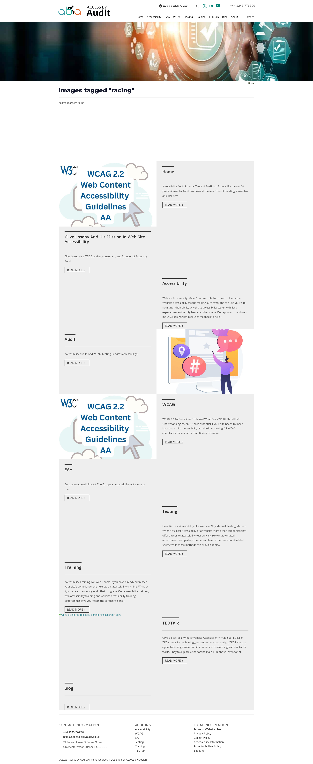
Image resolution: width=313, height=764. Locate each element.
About (234, 17)
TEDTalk (214, 17)
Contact (249, 17)
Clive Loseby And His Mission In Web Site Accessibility (105, 239)
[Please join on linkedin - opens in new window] (211, 6)
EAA (167, 17)
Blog (225, 17)
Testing (189, 17)
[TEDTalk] (107, 645)
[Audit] (205, 361)
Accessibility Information (209, 742)
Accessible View (174, 6)
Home (139, 17)
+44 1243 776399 (242, 5)
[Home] (107, 194)
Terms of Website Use (207, 729)
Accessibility (154, 17)
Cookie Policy (202, 737)
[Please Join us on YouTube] (218, 6)
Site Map (199, 750)
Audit (70, 339)
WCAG (177, 17)
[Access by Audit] (85, 10)
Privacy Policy (202, 733)
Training (201, 17)
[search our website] (197, 6)
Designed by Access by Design (129, 759)
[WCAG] (107, 426)
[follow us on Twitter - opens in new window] (205, 6)
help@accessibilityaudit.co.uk (81, 736)
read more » (174, 205)
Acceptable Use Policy (207, 746)
